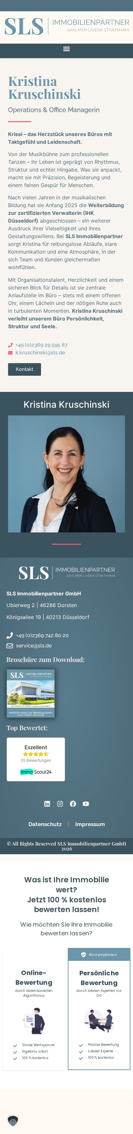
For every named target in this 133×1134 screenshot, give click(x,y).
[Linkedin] (47, 803)
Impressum (90, 824)
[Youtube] (85, 803)
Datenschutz (45, 824)
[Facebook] (72, 803)
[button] (66, 49)
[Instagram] (60, 803)
